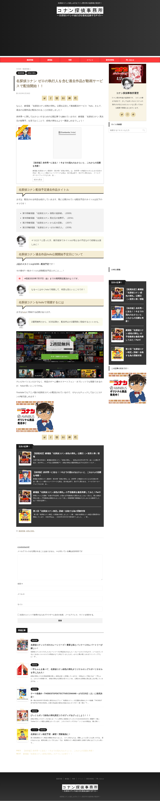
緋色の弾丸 (30, 531)
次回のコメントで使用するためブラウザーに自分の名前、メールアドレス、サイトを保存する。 (57, 615)
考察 (70, 60)
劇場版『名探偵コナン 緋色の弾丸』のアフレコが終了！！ (47, 754)
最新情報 (30, 60)
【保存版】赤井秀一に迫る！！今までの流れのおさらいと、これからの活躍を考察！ (58, 750)
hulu (24, 312)
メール (21, 594)
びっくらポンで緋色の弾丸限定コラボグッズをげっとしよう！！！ (61, 715)
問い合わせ (130, 60)
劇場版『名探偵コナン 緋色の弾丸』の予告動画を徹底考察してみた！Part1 (67, 492)
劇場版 (50, 60)
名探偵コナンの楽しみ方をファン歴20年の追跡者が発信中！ (80, 797)
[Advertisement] (80, 38)
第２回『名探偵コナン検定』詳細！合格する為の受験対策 (59, 511)
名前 (20, 584)
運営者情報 (110, 60)
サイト (20, 604)
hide (73, 132)
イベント (90, 60)
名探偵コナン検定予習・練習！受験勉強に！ (51, 734)
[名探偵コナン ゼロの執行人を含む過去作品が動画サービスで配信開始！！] (63, 98)
